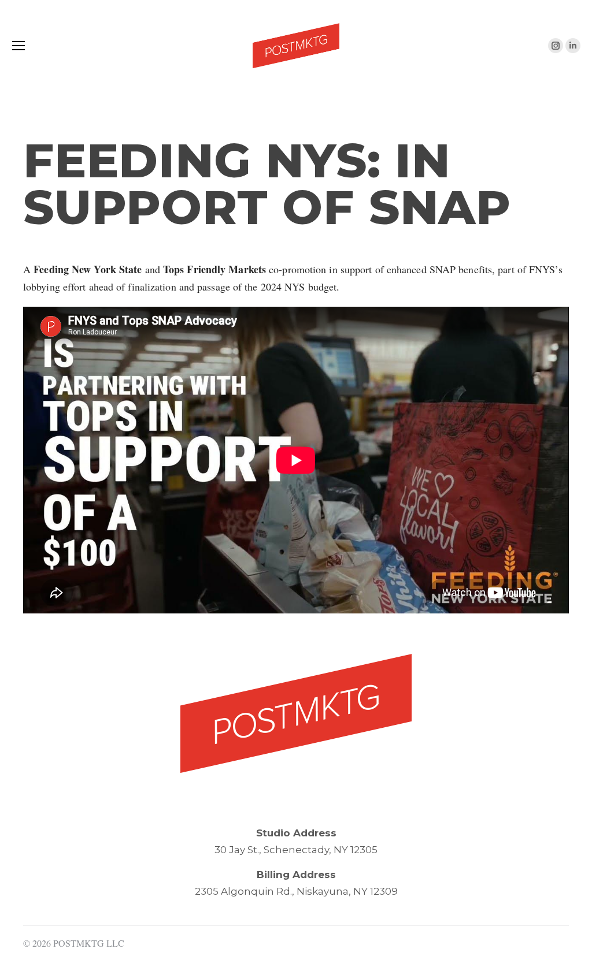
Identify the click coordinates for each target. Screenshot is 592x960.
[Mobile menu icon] (18, 46)
